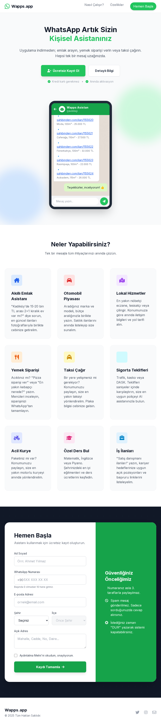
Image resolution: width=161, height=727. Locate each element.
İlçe (54, 613)
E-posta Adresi (23, 594)
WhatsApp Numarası (27, 572)
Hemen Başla (143, 6)
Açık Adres (21, 631)
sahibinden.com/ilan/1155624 (75, 173)
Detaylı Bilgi (104, 71)
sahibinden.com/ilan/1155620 (75, 120)
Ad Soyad (20, 553)
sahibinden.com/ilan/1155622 (75, 146)
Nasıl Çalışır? (94, 5)
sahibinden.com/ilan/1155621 (75, 133)
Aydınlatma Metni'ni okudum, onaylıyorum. (46, 655)
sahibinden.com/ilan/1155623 (75, 160)
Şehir (17, 613)
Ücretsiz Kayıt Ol (66, 71)
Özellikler (117, 5)
